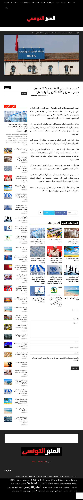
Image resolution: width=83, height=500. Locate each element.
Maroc (19, 480)
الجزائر (12, 483)
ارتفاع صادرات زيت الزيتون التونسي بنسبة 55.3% (21, 327)
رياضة (6, 8)
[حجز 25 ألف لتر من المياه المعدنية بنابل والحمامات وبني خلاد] (37, 251)
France (18, 476)
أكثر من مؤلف (53, 223)
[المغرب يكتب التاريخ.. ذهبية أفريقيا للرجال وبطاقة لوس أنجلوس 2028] (8, 277)
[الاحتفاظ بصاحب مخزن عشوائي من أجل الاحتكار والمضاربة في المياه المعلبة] (37, 270)
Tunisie (49, 483)
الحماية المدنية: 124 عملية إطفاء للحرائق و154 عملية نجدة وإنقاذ (20, 299)
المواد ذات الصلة (70, 223)
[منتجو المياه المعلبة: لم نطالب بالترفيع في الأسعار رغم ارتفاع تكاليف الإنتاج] (8, 391)
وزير (24, 491)
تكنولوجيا (43, 2)
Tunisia (56, 484)
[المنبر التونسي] (41, 18)
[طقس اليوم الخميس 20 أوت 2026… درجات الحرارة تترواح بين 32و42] (8, 401)
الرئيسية (7, 2)
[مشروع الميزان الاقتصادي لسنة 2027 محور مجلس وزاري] (8, 372)
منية (24, 131)
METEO (12, 480)
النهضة (20, 487)
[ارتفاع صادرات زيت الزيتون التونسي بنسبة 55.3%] (8, 327)
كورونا (34, 491)
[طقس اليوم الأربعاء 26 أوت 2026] (71, 291)
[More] (41, 213)
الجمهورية (74, 487)
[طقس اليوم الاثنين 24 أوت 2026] (8, 309)
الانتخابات (23, 483)
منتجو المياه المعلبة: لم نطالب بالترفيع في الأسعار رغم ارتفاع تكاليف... (20, 391)
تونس (15, 487)
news (74, 483)
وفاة (21, 491)
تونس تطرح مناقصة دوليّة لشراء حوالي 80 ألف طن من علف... (20, 354)
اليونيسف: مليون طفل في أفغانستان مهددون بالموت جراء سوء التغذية (20, 257)
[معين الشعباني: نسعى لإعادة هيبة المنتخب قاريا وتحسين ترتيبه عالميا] (54, 251)
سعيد (75, 491)
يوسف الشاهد (15, 491)
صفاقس (66, 491)
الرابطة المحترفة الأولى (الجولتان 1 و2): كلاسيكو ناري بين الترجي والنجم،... (20, 317)
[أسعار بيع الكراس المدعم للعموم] (54, 233)
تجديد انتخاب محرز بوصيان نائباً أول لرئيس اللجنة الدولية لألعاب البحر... (20, 344)
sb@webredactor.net (39, 462)
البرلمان (17, 483)
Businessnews (58, 476)
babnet (74, 476)
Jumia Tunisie (37, 480)
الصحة (69, 2)
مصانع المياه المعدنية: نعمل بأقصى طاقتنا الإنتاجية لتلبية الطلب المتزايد (37, 241)
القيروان (50, 487)
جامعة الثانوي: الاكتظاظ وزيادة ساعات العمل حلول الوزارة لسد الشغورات (20, 267)
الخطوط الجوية (50, 2)
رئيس (9, 487)
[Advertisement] (56, 101)
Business (67, 476)
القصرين (55, 487)
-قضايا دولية (63, 2)
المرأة (45, 487)
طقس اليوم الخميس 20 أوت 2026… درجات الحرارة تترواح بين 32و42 (20, 401)
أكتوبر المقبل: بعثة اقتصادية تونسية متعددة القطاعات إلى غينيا (72, 279)
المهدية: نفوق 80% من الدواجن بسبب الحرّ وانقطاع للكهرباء (73, 241)
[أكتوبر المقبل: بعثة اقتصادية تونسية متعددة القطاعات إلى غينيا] (71, 270)
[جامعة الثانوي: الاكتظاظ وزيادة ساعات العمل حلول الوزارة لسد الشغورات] (8, 267)
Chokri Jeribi (32, 476)
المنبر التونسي (34, 95)
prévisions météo (65, 484)
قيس (47, 491)
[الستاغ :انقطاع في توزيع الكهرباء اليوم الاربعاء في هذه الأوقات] (37, 291)
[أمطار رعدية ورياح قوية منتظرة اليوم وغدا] (8, 337)
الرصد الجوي (66, 487)
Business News (47, 476)
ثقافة (74, 2)
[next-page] (73, 310)
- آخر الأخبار (70, 33)
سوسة (70, 491)
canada (39, 476)
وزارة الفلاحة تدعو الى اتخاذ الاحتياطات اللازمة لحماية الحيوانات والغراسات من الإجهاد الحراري (55, 302)
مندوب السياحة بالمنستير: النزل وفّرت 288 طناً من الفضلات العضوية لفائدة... (20, 381)
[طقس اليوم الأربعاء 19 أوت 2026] (8, 411)
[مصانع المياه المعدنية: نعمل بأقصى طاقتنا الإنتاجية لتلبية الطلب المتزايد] (37, 233)
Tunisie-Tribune (35, 483)
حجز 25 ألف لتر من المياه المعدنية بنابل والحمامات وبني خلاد (38, 260)
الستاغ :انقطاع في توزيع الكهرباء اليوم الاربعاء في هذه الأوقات (38, 300)
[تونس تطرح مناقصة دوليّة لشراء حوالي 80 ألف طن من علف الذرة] (8, 354)
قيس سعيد (42, 491)
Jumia (48, 480)
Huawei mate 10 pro (67, 480)
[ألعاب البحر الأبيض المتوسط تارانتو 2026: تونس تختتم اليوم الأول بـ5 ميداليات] (8, 288)
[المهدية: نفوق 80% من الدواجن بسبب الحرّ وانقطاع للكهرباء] (71, 233)
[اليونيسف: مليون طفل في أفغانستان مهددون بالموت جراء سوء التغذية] (8, 257)
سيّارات (57, 2)
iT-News (54, 480)
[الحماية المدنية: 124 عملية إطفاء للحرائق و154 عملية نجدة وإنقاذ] (8, 299)
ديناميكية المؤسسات (25, 2)
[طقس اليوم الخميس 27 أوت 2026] (71, 251)
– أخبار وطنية (15, 2)
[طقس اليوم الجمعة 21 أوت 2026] (8, 364)
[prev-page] (77, 310)
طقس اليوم (58, 491)
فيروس (52, 491)
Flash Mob (24, 476)
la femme (26, 480)
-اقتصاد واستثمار (35, 2)
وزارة (28, 491)
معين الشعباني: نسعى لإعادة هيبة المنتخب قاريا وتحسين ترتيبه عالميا (55, 260)
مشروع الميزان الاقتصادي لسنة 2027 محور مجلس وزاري (20, 372)
